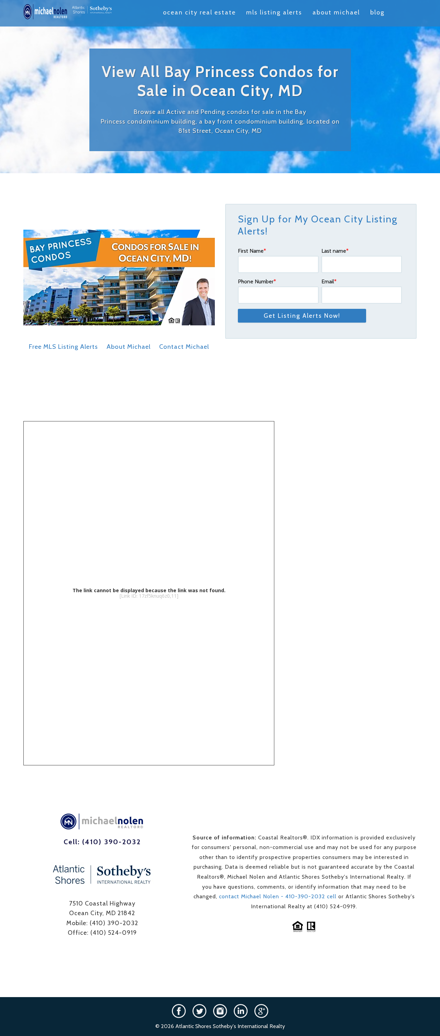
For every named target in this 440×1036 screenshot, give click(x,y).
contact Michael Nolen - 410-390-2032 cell (278, 896)
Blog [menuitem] (377, 12)
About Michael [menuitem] (336, 12)
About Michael (129, 346)
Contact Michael (184, 346)
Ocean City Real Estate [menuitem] (199, 12)
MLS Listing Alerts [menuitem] (274, 12)
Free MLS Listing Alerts (63, 346)
